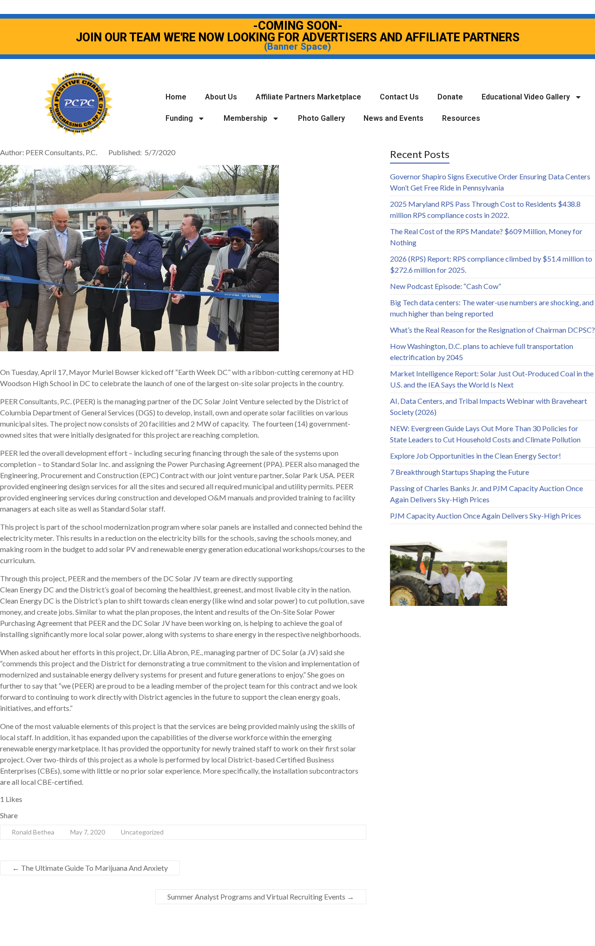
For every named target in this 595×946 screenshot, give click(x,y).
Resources (461, 118)
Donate (450, 96)
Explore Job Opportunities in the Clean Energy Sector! (475, 455)
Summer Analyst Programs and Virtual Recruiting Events (260, 896)
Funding (179, 118)
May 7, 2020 (87, 832)
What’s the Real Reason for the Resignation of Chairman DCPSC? (492, 329)
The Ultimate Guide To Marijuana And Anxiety (90, 867)
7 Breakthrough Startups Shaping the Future (459, 471)
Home (175, 96)
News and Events (393, 118)
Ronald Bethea (33, 832)
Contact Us (399, 96)
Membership (245, 118)
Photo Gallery (321, 118)
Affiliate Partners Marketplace (308, 96)
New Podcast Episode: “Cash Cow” (445, 286)
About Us (221, 96)
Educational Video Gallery (526, 96)
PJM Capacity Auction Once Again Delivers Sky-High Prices (485, 515)
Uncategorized (142, 832)
